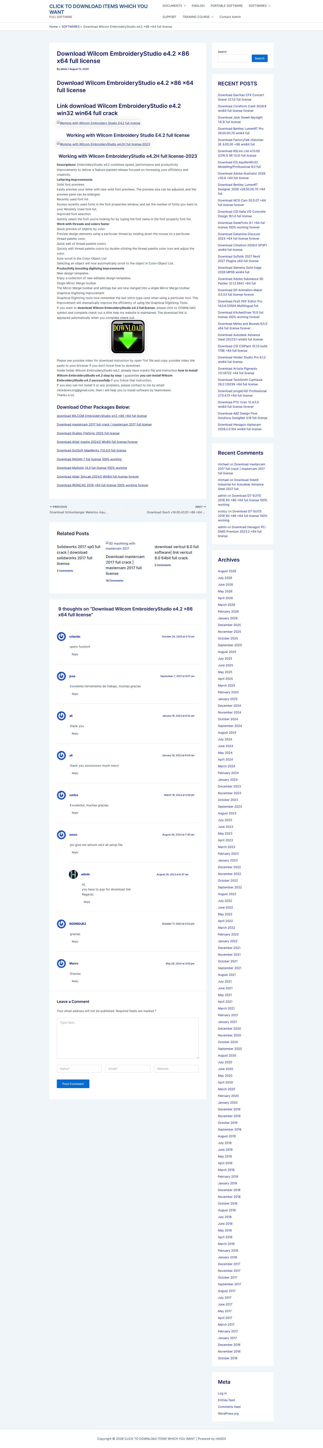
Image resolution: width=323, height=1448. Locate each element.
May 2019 (225, 1156)
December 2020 (229, 1028)
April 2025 (225, 679)
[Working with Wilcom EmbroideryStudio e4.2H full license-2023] (103, 144)
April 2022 (225, 921)
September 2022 (230, 887)
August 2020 (227, 1055)
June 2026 (225, 584)
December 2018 (229, 1190)
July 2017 (224, 1297)
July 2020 (225, 1062)
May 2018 (225, 1230)
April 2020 (225, 1082)
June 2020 (225, 1069)
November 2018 (229, 1197)
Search (222, 51)
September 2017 (229, 1284)
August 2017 (227, 1291)
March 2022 (226, 927)
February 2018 (228, 1250)
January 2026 (228, 618)
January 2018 (227, 1257)
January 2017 (227, 1338)
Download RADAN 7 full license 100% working (89, 459)
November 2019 (229, 1116)
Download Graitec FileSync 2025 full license (88, 433)
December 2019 (229, 1109)
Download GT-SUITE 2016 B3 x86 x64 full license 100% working (242, 500)
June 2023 (225, 827)
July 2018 (225, 1217)
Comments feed (229, 1407)
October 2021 (227, 961)
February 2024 (228, 773)
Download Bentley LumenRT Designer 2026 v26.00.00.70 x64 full (241, 189)
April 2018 (225, 1237)
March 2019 (226, 1170)
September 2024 (230, 726)
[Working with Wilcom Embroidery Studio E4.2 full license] (98, 123)
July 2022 (225, 901)
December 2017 (229, 1264)
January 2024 (228, 779)
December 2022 (229, 867)
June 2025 (225, 665)
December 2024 (229, 705)
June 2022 (225, 907)
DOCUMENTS (172, 5)
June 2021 (225, 988)
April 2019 (225, 1163)
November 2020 (229, 1035)
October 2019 (227, 1123)
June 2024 (225, 746)
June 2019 (225, 1149)
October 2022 (228, 880)
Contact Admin (230, 17)
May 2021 (225, 995)
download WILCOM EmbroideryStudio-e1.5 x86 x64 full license (102, 416)
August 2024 (227, 732)
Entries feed (226, 1400)
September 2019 (229, 1129)
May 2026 (225, 591)
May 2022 (225, 914)
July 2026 (225, 578)
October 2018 (227, 1203)
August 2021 (227, 975)
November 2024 (229, 712)
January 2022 (228, 941)
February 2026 (228, 611)
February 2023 (228, 853)
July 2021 (225, 981)
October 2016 (227, 1358)
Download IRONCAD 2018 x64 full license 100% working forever (102, 485)
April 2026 (225, 598)
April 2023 (225, 840)
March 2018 (226, 1244)
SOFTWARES (258, 5)
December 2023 (229, 786)
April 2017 (225, 1318)
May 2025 (225, 672)
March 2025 (226, 685)
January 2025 (228, 699)
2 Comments (65, 570)
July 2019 (225, 1143)
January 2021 (227, 1022)
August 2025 (227, 652)
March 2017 (226, 1324)
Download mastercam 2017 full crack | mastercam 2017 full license (104, 424)
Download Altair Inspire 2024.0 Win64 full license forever (97, 442)
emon (73, 834)
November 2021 (229, 954)
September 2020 (230, 1049)
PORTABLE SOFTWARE (227, 5)
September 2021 (229, 968)
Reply (75, 654)
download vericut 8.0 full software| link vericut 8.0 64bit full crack (177, 552)
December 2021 (229, 948)
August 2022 (227, 894)
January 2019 (227, 1183)
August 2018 (227, 1210)
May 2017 (225, 1311)
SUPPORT (169, 17)
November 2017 (229, 1271)
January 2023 (228, 860)
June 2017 (225, 1304)
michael (223, 464)
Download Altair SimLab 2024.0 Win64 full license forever (98, 476)
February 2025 (228, 692)
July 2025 (225, 658)
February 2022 (228, 934)
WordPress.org (228, 1413)
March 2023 (226, 847)
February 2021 (228, 1015)
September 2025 (230, 645)
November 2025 (229, 631)
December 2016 (229, 1345)
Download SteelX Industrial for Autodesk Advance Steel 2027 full (241, 484)
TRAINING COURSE (196, 17)
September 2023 (230, 806)
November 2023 (229, 793)
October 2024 (228, 719)
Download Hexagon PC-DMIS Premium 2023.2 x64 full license (242, 531)
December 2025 (229, 625)
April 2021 (225, 1001)
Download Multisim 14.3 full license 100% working (92, 468)
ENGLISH (198, 5)
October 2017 (227, 1277)
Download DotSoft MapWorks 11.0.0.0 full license (91, 450)
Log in (222, 1393)
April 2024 (225, 759)
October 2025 (228, 638)
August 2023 (227, 813)
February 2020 (228, 1096)
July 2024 (225, 739)
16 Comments (114, 580)
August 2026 (227, 571)
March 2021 (226, 1008)
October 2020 (228, 1042)
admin (85, 874)
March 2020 (226, 1089)
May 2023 (225, 833)
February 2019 (228, 1176)
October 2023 (228, 800)
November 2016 (229, 1351)
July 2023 (225, 820)
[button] (184, 5)
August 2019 (227, 1136)
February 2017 (228, 1331)
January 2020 (228, 1102)
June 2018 (225, 1223)
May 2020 (225, 1075)
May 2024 (225, 753)
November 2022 (229, 874)
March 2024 (226, 766)
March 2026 (226, 605)
